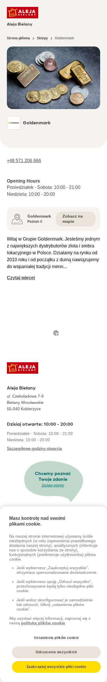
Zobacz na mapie (72, 219)
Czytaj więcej (21, 277)
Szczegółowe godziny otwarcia (34, 448)
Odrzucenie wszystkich (56, 652)
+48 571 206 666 (24, 160)
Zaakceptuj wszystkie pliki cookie (56, 667)
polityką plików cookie (43, 623)
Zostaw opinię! (53, 485)
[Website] (56, 333)
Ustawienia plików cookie (56, 638)
